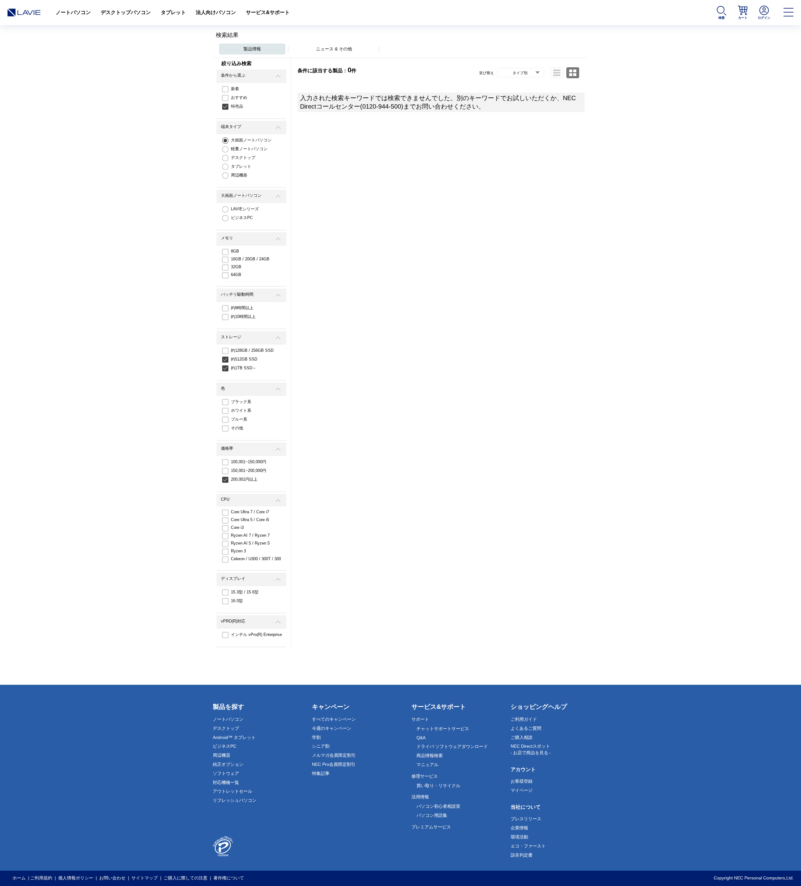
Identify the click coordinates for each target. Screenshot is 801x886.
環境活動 (519, 836)
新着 (235, 88)
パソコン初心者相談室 (438, 806)
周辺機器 (239, 175)
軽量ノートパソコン (249, 148)
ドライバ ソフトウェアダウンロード (452, 746)
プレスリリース (526, 818)
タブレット (173, 12)
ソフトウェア (226, 773)
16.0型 (237, 600)
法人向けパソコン (216, 12)
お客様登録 (522, 781)
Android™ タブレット (234, 737)
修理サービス (424, 776)
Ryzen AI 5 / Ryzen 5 (250, 543)
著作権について (228, 877)
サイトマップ (144, 877)
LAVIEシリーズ (245, 209)
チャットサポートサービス (442, 728)
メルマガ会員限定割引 (334, 755)
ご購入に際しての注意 (185, 877)
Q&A (421, 737)
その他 (237, 428)
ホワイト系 (241, 410)
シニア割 (320, 746)
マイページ (522, 790)
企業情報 (519, 827)
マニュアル (427, 764)
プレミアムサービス (431, 826)
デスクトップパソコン (126, 12)
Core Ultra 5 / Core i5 (250, 519)
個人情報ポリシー (75, 877)
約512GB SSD (244, 359)
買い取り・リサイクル (438, 785)
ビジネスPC (242, 217)
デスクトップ (243, 157)
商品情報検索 (429, 755)
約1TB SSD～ (243, 368)
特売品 (237, 106)
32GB (236, 266)
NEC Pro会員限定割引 (333, 764)
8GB (235, 251)
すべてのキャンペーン (334, 719)
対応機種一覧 (226, 782)
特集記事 (320, 773)
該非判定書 (522, 855)
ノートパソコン (73, 12)
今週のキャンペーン (331, 728)
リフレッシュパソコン (235, 800)
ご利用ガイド (524, 719)
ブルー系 (239, 419)
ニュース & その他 (334, 48)
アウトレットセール (232, 791)
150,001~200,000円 (248, 470)
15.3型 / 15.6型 (244, 592)
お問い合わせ (112, 877)
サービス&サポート (268, 12)
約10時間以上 (243, 316)
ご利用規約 (41, 877)
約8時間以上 (242, 307)
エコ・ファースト (528, 845)
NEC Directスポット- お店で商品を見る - (531, 749)
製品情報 (252, 48)
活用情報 (420, 796)
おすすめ (239, 97)
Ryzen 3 (238, 551)
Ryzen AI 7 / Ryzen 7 (250, 535)
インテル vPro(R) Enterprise (256, 634)
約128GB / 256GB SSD (252, 350)
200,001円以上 (244, 479)
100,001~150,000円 (248, 461)
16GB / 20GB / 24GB (250, 259)
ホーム (19, 877)
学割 (316, 737)
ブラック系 (241, 401)
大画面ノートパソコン (251, 140)
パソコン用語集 (431, 815)
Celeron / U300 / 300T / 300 (256, 558)
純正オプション (228, 764)
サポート (420, 719)
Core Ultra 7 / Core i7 (250, 512)
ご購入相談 (522, 737)
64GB (236, 274)
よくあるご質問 (526, 728)
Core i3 (237, 527)
